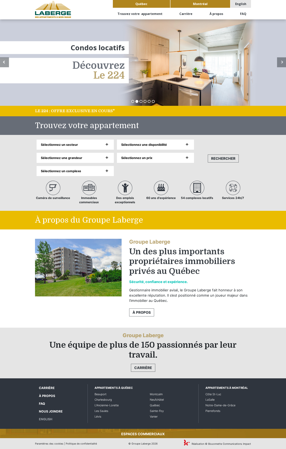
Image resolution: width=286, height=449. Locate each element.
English (240, 4)
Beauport (100, 394)
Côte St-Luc (213, 394)
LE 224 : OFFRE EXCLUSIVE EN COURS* (75, 111)
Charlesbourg (103, 399)
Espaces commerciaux (143, 434)
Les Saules (101, 411)
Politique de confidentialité (81, 443)
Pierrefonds (212, 411)
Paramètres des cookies (49, 443)
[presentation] (4, 62)
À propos (216, 14)
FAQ (243, 14)
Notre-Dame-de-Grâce (220, 405)
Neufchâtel (157, 399)
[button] (132, 101)
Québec (141, 4)
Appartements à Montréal (226, 387)
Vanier (154, 416)
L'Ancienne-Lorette (107, 405)
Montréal (200, 4)
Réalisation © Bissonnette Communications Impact (221, 443)
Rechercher (223, 158)
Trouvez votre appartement (140, 14)
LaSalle (210, 399)
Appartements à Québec (114, 387)
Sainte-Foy (157, 411)
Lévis (98, 416)
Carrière (185, 14)
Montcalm (156, 394)
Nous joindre (51, 411)
